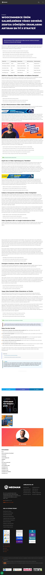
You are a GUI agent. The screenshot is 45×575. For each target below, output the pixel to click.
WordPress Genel (5, 470)
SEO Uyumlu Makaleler (6, 462)
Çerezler (5, 548)
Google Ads (4, 454)
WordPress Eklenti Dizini (12, 157)
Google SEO (4, 456)
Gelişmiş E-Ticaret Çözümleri (8, 523)
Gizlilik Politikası (7, 546)
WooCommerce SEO (27, 489)
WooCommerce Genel (6, 465)
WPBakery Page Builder (36, 492)
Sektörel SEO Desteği (7, 521)
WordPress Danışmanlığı (7, 514)
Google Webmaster (5, 457)
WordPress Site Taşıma (7, 511)
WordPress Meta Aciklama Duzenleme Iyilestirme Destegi (12, 357)
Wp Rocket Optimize (27, 494)
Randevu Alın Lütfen (9, 502)
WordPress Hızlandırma (6, 471)
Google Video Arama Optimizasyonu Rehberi (15, 320)
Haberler (4, 14)
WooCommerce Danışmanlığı (8, 516)
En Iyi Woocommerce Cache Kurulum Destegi (10, 355)
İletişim (5, 551)
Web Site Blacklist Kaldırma (8, 525)
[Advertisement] (22, 233)
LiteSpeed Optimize (35, 487)
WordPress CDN (5, 468)
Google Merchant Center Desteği (9, 518)
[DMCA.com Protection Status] (37, 568)
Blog (3, 451)
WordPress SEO (5, 473)
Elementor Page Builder (36, 494)
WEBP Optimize (35, 489)
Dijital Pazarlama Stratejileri (7, 453)
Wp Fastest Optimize (27, 492)
